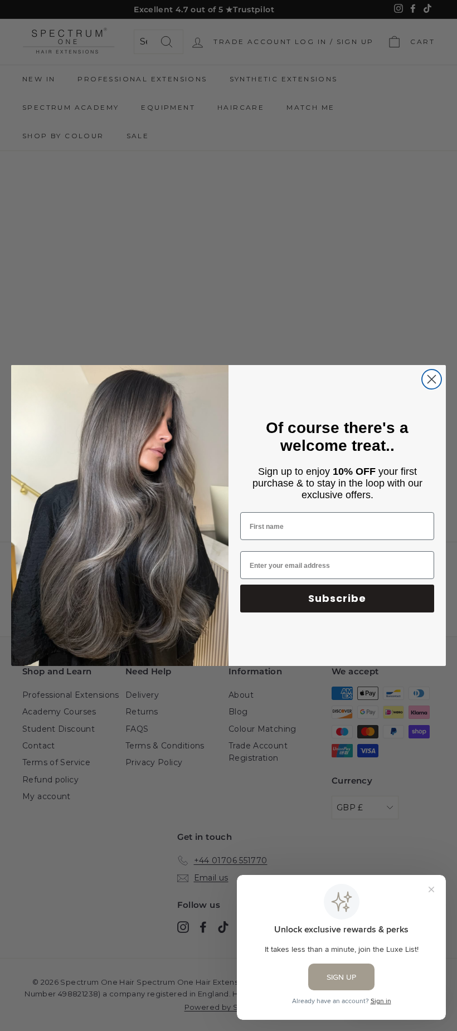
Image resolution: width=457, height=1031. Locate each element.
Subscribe (337, 598)
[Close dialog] (431, 379)
